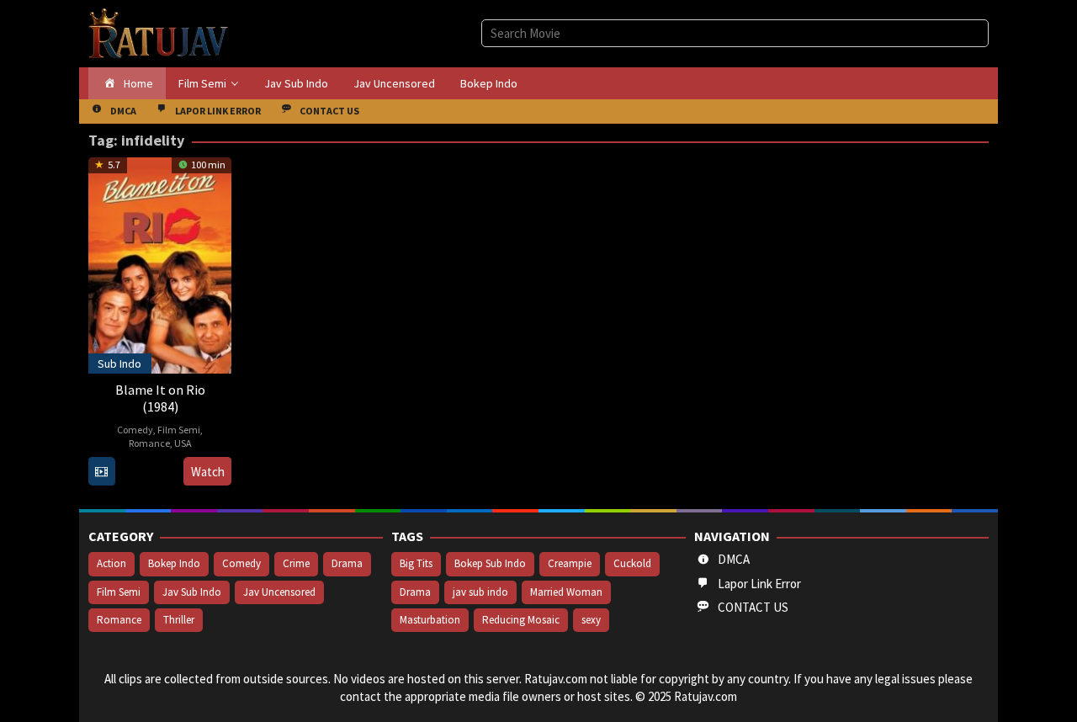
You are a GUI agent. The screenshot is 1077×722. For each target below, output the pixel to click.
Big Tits (416, 563)
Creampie (570, 563)
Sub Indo (119, 363)
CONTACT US (753, 607)
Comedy (135, 429)
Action (111, 563)
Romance (149, 443)
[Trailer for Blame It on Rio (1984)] (101, 471)
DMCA (734, 559)
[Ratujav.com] (158, 32)
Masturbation (430, 620)
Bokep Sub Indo (490, 563)
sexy (591, 620)
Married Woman (566, 592)
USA (183, 443)
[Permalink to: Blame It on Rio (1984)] (160, 263)
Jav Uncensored (279, 592)
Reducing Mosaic (521, 620)
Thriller (178, 620)
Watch (208, 472)
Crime (296, 563)
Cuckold (632, 563)
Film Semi (178, 429)
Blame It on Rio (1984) (160, 398)
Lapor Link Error (759, 584)
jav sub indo (480, 592)
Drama (347, 563)
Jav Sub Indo (191, 592)
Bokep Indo (174, 563)
